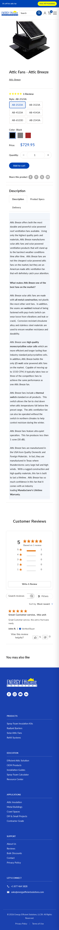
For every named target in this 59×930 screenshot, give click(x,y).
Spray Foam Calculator (18, 774)
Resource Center (15, 779)
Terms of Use (38, 923)
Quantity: (13, 155)
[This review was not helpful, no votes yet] (45, 637)
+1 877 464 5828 (19, 886)
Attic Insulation (14, 802)
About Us (11, 843)
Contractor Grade (15, 821)
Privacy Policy (14, 862)
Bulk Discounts (14, 853)
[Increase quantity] (48, 155)
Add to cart (19, 165)
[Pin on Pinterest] (36, 177)
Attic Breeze (15, 79)
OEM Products (14, 765)
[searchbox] (17, 596)
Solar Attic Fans (14, 733)
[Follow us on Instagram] (15, 694)
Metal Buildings (14, 806)
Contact (11, 857)
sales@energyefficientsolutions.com (27, 892)
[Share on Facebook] (30, 177)
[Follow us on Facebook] (9, 694)
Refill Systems (14, 737)
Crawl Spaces (13, 811)
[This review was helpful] (35, 637)
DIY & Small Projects (17, 816)
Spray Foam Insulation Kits (20, 723)
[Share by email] (48, 177)
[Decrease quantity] (23, 155)
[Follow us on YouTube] (20, 694)
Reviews (11, 848)
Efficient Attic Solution (18, 760)
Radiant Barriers (14, 728)
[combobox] (41, 604)
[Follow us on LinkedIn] (26, 694)
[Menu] (54, 13)
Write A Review (29, 584)
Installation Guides (16, 769)
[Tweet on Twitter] (42, 177)
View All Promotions (47, 4)
